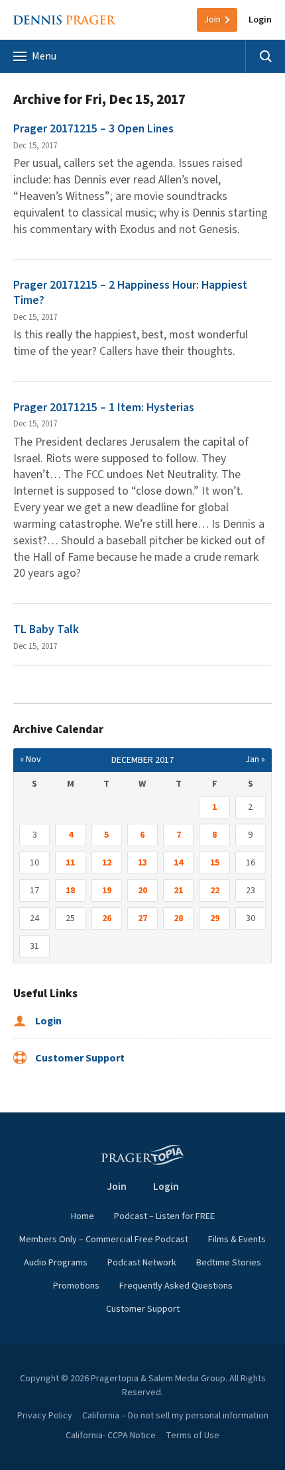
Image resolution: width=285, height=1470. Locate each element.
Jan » (255, 759)
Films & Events (237, 1239)
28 (178, 918)
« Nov (30, 759)
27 (142, 918)
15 (214, 862)
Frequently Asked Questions (176, 1286)
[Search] (265, 56)
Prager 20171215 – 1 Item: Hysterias (103, 407)
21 (178, 890)
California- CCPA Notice (111, 1435)
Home (82, 1216)
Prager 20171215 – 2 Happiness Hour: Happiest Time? (130, 293)
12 (106, 862)
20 (142, 890)
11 (70, 862)
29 (214, 918)
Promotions (76, 1286)
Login (260, 19)
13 (142, 862)
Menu (44, 56)
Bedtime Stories (228, 1262)
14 (178, 862)
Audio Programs (55, 1262)
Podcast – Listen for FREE (164, 1216)
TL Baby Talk (46, 629)
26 (106, 918)
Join (212, 19)
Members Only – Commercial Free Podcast (103, 1239)
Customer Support (79, 1058)
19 (106, 890)
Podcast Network (141, 1262)
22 (214, 890)
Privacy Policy (44, 1415)
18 (70, 890)
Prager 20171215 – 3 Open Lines (93, 129)
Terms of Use (192, 1435)
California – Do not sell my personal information (175, 1415)
